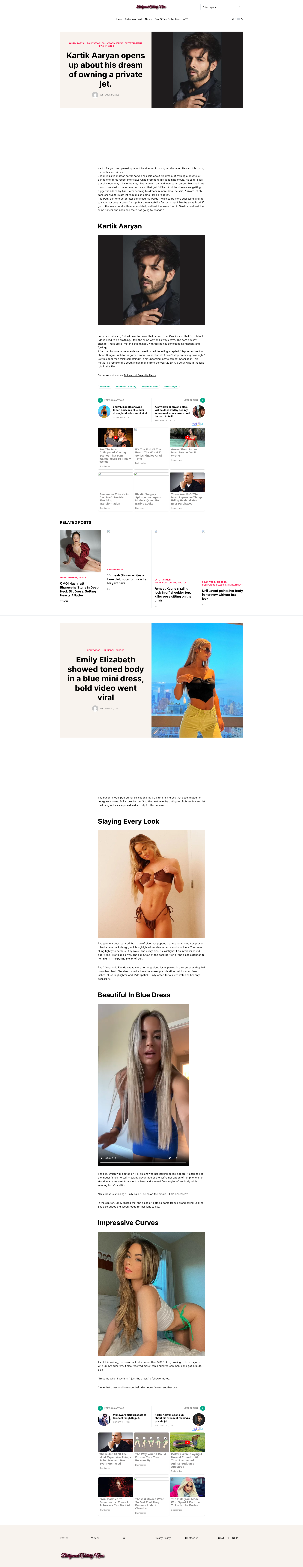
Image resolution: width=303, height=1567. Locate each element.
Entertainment (133, 43)
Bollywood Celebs (112, 43)
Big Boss (221, 582)
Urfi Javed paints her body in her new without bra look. (222, 595)
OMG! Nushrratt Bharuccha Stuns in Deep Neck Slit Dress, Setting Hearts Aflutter (79, 589)
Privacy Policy (162, 1538)
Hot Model (108, 650)
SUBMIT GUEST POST (230, 1538)
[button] (237, 19)
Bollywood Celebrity (126, 386)
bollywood (93, 43)
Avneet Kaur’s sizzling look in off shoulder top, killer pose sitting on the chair (173, 594)
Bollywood (105, 386)
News (101, 46)
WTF (125, 1538)
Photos (109, 46)
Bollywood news (150, 386)
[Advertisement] (151, 137)
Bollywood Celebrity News (140, 375)
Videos (82, 577)
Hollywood (93, 650)
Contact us (191, 1538)
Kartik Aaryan (77, 43)
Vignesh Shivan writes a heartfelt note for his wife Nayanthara (126, 579)
